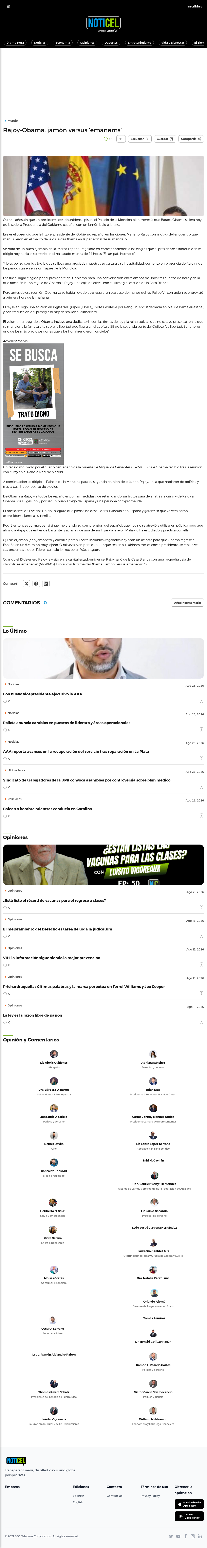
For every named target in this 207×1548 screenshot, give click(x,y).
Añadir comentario (187, 603)
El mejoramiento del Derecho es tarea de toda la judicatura (57, 929)
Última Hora (15, 42)
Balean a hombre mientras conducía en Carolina (47, 809)
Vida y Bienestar (172, 42)
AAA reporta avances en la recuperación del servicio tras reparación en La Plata (76, 751)
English (78, 1502)
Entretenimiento (139, 42)
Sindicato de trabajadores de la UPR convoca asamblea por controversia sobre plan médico (86, 780)
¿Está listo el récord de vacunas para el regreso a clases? (54, 900)
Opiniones (87, 42)
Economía (63, 42)
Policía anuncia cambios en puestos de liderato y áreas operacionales (66, 722)
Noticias (39, 42)
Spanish (78, 1495)
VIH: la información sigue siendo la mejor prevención (51, 958)
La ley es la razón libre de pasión (32, 1015)
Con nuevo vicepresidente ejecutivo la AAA (42, 694)
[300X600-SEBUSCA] (103, 404)
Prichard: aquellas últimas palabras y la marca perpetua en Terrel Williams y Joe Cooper (84, 986)
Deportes (111, 42)
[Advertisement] (103, 78)
